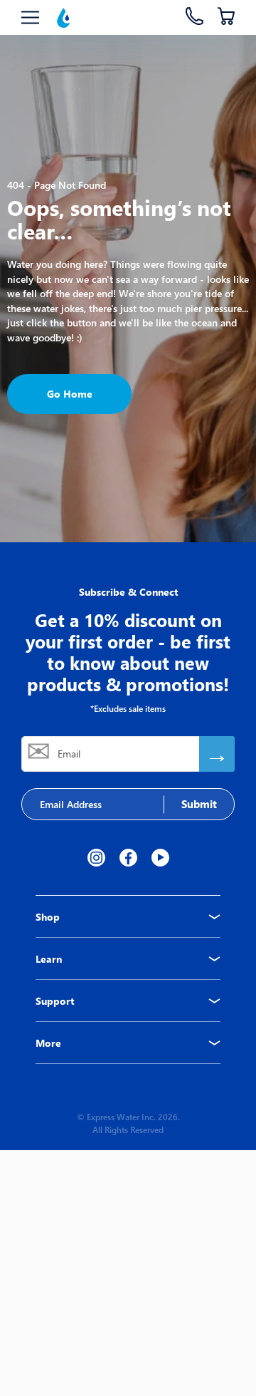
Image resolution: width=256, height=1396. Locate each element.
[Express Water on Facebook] (128, 858)
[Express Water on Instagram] (96, 858)
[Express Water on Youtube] (160, 858)
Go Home (69, 393)
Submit (199, 804)
